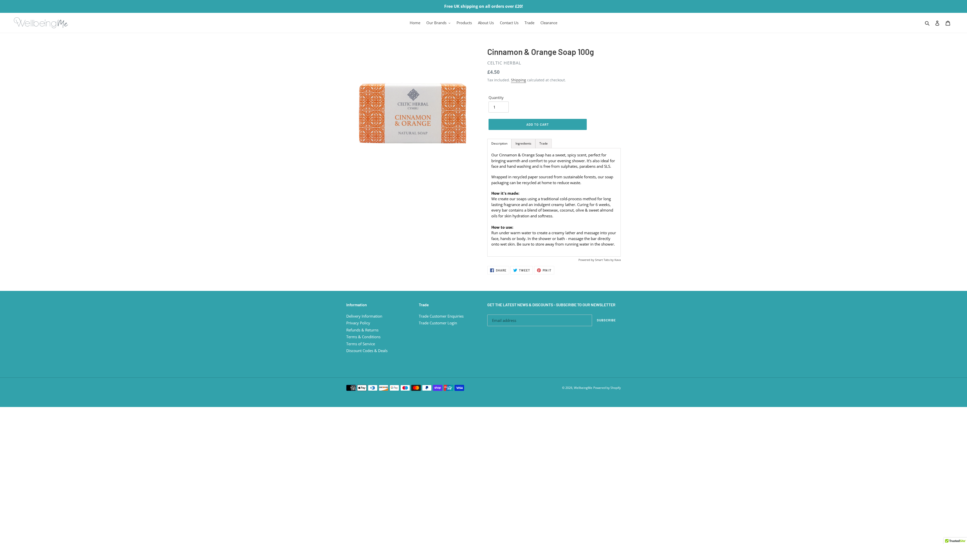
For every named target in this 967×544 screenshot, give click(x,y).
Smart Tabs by (604, 260)
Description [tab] (499, 143)
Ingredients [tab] (523, 143)
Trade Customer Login (438, 322)
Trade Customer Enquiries (441, 316)
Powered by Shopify (607, 388)
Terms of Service (360, 343)
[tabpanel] (554, 202)
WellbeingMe (583, 388)
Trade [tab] (543, 143)
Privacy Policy (358, 322)
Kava (617, 260)
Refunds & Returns (362, 329)
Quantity (496, 97)
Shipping (518, 80)
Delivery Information (364, 316)
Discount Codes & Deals (367, 350)
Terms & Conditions (363, 336)
